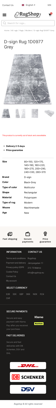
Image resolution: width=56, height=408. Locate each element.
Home (6, 30)
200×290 (40, 168)
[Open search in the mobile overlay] (28, 23)
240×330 (29, 172)
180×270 (29, 168)
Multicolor (29, 187)
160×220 (40, 165)
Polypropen (30, 197)
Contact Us (7, 5)
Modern (28, 30)
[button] (4, 15)
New (26, 212)
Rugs (22, 30)
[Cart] (51, 15)
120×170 (38, 161)
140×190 (28, 165)
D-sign (27, 177)
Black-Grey (30, 182)
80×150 (28, 161)
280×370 (41, 172)
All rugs (14, 30)
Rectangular (30, 192)
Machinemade (31, 207)
